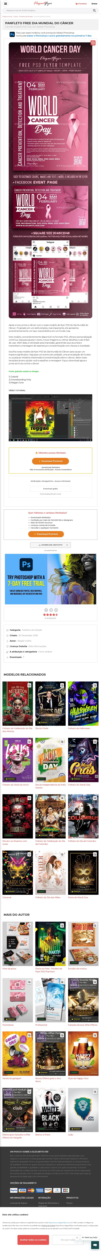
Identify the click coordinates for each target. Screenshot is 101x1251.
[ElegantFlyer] (43, 3)
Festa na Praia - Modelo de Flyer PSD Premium (48, 970)
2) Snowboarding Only (20, 380)
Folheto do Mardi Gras (79, 785)
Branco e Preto (42, 1135)
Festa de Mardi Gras (78, 897)
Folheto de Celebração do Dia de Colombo (50, 842)
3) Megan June (16, 382)
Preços (69, 1203)
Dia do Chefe (41, 728)
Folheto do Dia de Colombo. (82, 841)
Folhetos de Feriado (32, 630)
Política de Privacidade (71, 1228)
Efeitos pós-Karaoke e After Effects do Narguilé (16, 1136)
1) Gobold (13, 377)
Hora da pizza (9, 968)
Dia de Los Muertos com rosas (14, 842)
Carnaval (6, 897)
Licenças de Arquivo (18, 1203)
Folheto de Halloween (79, 728)
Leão (70, 1135)
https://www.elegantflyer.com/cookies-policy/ (71, 1225)
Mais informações (37, 646)
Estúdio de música (77, 968)
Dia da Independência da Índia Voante (50, 786)
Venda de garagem (11, 1078)
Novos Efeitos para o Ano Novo (48, 1080)
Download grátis (50, 489)
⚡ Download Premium (50, 461)
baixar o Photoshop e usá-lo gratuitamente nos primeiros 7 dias (59, 36)
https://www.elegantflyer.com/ (60, 1223)
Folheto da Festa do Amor (15, 785)
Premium (82, 4)
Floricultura (8, 1025)
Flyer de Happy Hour (78, 1078)
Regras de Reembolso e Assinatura (48, 1204)
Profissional (41, 1025)
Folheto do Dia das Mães (47, 897)
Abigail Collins (24, 641)
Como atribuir (45, 652)
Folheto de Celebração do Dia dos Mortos (17, 730)
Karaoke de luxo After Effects (82, 1025)
